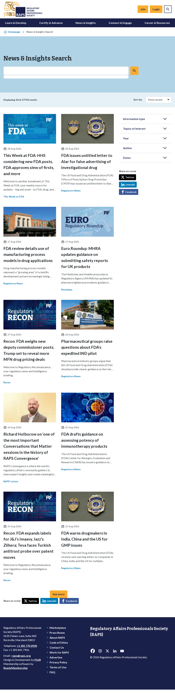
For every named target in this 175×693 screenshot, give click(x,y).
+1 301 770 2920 (27, 645)
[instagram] (100, 650)
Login (156, 9)
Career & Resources (157, 22)
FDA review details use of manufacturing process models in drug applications (28, 254)
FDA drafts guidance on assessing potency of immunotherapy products (84, 440)
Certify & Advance (51, 22)
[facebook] (92, 650)
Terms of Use (58, 667)
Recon (6, 382)
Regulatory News (71, 190)
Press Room (57, 632)
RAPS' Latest (10, 481)
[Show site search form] (168, 9)
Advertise (56, 657)
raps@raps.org (21, 655)
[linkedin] (114, 650)
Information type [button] (134, 118)
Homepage (14, 31)
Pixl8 (38, 659)
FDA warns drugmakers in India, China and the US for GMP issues (84, 539)
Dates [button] (127, 157)
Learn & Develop (15, 22)
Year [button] (126, 138)
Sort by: (137, 99)
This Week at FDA (13, 196)
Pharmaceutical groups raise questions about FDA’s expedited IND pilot (86, 347)
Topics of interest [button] (134, 128)
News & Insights (86, 22)
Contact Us (57, 647)
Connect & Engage (120, 22)
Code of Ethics (59, 642)
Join (142, 9)
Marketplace (58, 627)
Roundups (66, 289)
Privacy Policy (58, 662)
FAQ (52, 672)
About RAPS (57, 637)
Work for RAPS (59, 652)
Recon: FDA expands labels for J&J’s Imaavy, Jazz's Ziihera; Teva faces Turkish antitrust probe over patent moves (28, 545)
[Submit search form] (134, 70)
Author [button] (127, 148)
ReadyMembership (15, 667)
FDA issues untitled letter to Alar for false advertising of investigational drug (86, 161)
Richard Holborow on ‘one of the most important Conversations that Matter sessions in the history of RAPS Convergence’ (29, 446)
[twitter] (107, 650)
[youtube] (122, 650)
